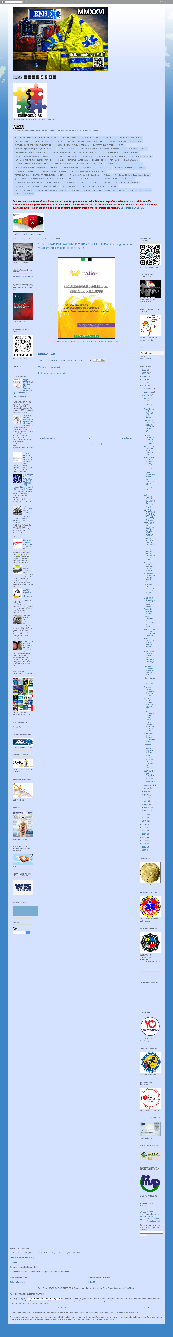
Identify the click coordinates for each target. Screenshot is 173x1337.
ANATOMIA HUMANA (22, 141)
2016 (144, 827)
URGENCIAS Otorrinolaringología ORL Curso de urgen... (149, 602)
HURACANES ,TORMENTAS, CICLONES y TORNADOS (34, 160)
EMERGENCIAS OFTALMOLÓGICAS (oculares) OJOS (33, 156)
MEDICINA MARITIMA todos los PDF (89, 164)
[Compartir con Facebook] (102, 360)
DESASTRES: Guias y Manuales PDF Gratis (30, 153)
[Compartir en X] (99, 360)
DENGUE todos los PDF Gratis (134, 149)
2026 (144, 370)
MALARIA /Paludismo (130, 160)
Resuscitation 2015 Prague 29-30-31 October (149, 413)
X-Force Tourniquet (27, 567)
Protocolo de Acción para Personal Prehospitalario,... (149, 542)
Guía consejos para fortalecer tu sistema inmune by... (149, 402)
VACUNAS (29, 194)
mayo (146, 798)
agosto (147, 788)
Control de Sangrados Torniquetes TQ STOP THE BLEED (34, 149)
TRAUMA (107, 183)
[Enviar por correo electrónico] (94, 360)
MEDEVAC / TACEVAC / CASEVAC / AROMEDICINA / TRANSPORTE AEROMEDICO (44, 164)
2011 (144, 844)
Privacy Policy (18, 727)
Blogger (132, 1288)
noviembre (148, 392)
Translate (148, 359)
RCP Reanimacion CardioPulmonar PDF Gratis (83, 179)
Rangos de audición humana (148, 611)
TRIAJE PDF (95, 183)
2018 (144, 821)
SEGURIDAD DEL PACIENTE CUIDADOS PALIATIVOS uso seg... (149, 776)
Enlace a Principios (17, 1282)
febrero (147, 807)
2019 (144, 818)
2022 (144, 383)
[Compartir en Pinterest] (104, 360)
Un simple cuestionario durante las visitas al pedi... (149, 671)
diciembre (148, 389)
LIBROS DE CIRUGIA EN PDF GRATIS (105, 160)
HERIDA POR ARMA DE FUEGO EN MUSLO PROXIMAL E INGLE (28, 646)
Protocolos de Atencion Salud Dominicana (84, 175)
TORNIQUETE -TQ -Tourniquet (139, 190)
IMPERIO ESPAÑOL (51, 186)
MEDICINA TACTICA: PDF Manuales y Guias (30, 167)
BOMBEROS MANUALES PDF (103, 145)
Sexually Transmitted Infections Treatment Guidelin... (149, 439)
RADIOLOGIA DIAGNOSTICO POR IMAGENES (47, 179)
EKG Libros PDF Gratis (130, 153)
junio (146, 795)
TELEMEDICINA (127, 179)
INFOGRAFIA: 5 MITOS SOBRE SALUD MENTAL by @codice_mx (149, 658)
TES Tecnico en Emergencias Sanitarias (28, 183)
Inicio (89, 438)
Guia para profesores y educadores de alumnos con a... (149, 691)
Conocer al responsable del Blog (22, 1258)
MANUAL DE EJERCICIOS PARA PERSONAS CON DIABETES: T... (149, 426)
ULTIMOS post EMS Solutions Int (127, 183)
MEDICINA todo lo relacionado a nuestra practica (124, 164)
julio (146, 791)
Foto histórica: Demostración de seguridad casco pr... (149, 450)
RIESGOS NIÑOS (111, 179)
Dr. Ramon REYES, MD (132, 207)
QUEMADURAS (20, 179)
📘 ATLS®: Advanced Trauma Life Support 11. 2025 (27, 544)
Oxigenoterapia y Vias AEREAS (25, 171)
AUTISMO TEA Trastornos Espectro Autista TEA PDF (85, 141)
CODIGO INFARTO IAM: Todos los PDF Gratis (73, 145)
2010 (144, 847)
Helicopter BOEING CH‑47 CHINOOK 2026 (27, 620)
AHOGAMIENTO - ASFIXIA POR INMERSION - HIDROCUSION (36, 138)
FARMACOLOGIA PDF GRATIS (67, 156)
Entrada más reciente (47, 438)
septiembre (148, 785)
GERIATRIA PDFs (89, 156)
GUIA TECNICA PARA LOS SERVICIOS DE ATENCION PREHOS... (149, 501)
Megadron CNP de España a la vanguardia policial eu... (149, 749)
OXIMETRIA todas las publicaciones (53, 171)
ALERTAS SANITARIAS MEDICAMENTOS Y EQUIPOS (81, 138)
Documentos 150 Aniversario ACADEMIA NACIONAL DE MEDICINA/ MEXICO (76, 153)
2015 (144, 831)
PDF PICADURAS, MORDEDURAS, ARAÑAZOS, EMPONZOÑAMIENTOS (40, 175)
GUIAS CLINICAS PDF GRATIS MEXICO (113, 156)
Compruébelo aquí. (153, 1221)
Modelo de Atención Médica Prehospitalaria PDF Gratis (149, 554)
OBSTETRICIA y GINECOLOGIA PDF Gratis (77, 167)
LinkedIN (13, 1262)
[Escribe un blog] (97, 360)
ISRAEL (61, 160)
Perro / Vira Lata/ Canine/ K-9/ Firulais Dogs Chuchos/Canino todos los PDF (41, 190)
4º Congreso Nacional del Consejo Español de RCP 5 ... (149, 578)
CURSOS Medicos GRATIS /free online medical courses (100, 149)
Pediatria (107, 175)
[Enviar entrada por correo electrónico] (90, 360)
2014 (144, 834)
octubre (147, 395)
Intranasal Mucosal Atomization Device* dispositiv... (149, 566)
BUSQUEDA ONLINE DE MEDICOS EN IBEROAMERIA (34, 145)
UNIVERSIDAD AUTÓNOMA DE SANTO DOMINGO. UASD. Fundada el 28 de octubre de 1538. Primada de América (23, 482)
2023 (144, 380)
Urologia (18, 194)
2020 (144, 815)
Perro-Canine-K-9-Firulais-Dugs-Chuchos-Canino (132, 175)
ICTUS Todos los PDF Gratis (78, 160)
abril (146, 801)
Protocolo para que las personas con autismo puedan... (149, 737)
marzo (146, 804)
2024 (144, 376)
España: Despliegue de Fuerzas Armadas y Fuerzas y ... (149, 643)
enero (146, 811)
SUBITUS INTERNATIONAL (114, 190)
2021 (144, 386)
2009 (144, 850)
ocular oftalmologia (103, 167)
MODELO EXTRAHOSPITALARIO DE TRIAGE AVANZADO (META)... (149, 515)
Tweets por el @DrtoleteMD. (23, 277)
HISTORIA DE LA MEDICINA (141, 156)
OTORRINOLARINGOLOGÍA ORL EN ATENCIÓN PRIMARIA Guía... (149, 590)
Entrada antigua (127, 438)
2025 (144, 373)
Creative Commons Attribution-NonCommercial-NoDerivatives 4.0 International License (66, 131)
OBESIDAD (54, 167)
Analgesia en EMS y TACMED (130, 138)
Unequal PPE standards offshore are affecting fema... (149, 461)
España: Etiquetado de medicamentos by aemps (149, 621)
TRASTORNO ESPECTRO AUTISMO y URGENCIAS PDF (66, 183)
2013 (144, 837)
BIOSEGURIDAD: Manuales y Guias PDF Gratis (124, 141)
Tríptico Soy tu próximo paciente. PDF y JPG (149, 681)
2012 (144, 840)
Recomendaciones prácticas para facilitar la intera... (149, 473)
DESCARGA (46, 353)
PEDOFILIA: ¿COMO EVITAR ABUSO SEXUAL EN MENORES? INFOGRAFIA (89, 186)
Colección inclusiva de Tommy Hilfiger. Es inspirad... (149, 715)
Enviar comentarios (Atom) (92, 444)
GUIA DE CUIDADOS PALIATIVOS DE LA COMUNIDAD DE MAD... (149, 762)
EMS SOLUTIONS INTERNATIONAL (27, 186)
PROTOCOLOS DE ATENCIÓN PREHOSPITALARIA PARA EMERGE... (149, 529)
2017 (144, 824)
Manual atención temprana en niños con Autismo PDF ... (149, 703)
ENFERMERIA (113, 153)
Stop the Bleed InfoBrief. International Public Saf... (149, 632)
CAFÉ (121, 145)
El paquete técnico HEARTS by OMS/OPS (129, 167)
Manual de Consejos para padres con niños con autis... (149, 726)
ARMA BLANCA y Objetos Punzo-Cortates (48, 141)
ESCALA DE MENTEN (27, 454)
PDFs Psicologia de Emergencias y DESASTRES (87, 171)
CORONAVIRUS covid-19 (67, 149)
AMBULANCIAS (110, 138)
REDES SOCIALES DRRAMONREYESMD (86, 190)
